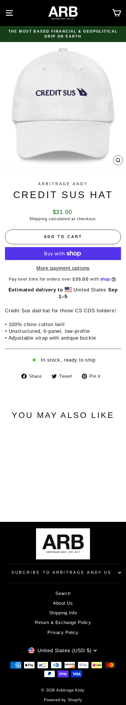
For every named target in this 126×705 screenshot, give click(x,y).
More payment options (63, 268)
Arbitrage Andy (63, 184)
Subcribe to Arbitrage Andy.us (61, 572)
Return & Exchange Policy (63, 622)
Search (63, 593)
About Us (63, 603)
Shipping (38, 218)
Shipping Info (63, 612)
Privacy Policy (63, 632)
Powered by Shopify (63, 700)
